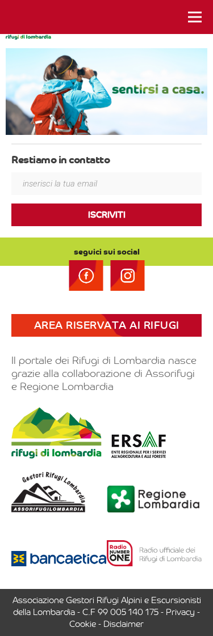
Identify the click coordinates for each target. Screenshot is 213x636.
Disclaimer (123, 624)
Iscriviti (107, 215)
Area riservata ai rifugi (106, 325)
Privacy (180, 612)
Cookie (82, 624)
